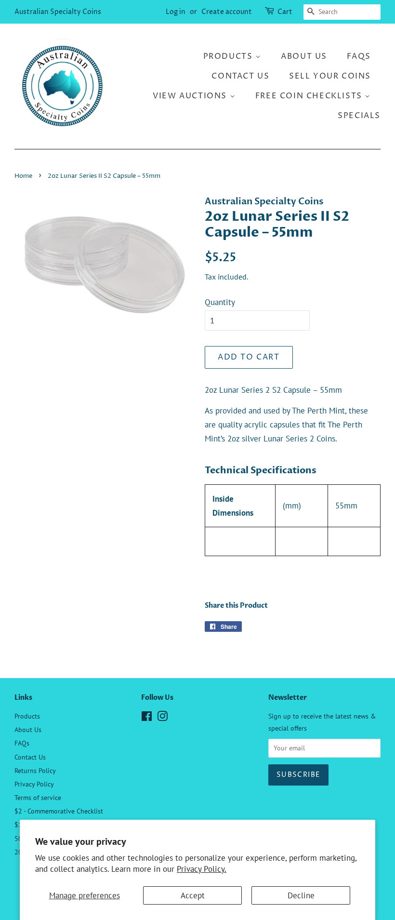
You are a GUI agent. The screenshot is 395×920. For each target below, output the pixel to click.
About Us (304, 56)
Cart (284, 11)
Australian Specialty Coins (57, 11)
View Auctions (191, 96)
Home (23, 176)
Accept (193, 895)
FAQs (359, 56)
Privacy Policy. (201, 869)
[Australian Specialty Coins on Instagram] (162, 717)
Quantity (220, 302)
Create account (226, 11)
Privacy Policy (34, 783)
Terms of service (37, 797)
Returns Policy (35, 770)
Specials (359, 115)
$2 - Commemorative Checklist (58, 810)
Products (229, 56)
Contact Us (240, 76)
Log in (175, 11)
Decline (301, 895)
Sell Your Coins (330, 76)
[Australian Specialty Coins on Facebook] (146, 717)
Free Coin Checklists (310, 96)
